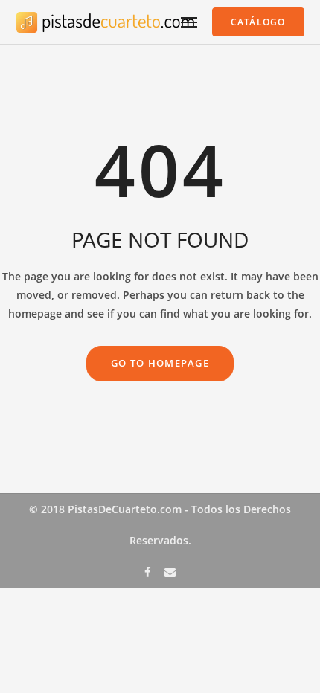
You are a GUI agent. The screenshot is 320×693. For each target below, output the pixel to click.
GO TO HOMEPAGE (160, 363)
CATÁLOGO (258, 22)
